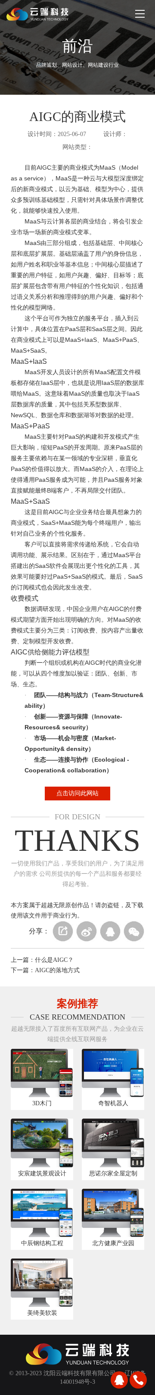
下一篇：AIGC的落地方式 (45, 970)
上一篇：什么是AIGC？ (42, 960)
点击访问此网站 (77, 793)
